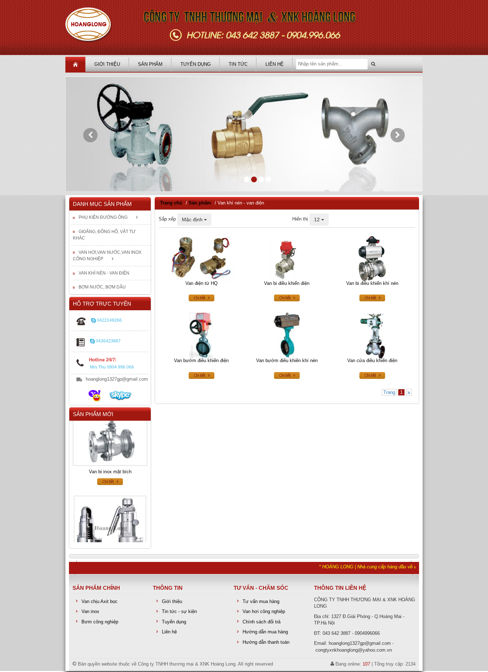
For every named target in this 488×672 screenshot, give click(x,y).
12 (317, 219)
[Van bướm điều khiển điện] (201, 335)
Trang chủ (171, 203)
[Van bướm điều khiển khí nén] (286, 335)
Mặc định (193, 219)
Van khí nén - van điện (104, 273)
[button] (90, 135)
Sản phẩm (150, 64)
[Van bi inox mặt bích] (110, 433)
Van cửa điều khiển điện (372, 361)
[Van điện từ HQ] (201, 257)
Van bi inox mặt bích (110, 465)
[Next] (409, 392)
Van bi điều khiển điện (286, 283)
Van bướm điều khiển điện (201, 361)
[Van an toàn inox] (110, 525)
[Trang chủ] (244, 27)
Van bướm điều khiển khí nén (287, 361)
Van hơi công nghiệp (264, 611)
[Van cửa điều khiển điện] (372, 335)
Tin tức (238, 64)
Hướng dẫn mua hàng (265, 631)
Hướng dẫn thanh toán (266, 642)
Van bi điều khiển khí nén (372, 283)
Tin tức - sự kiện (179, 611)
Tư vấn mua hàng (261, 601)
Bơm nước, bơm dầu (102, 287)
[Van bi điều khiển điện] (286, 257)
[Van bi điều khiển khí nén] (372, 257)
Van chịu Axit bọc (99, 601)
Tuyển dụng (195, 64)
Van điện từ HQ (201, 283)
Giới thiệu (107, 64)
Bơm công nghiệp (99, 621)
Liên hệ (274, 64)
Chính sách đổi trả (261, 621)
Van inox (90, 611)
